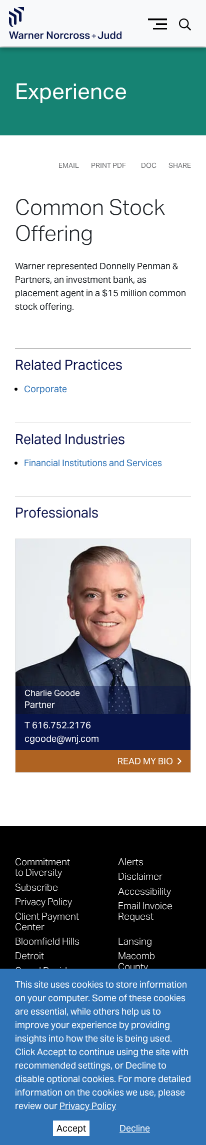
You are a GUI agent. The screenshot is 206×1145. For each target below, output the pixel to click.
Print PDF (108, 165)
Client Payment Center (47, 921)
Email (68, 165)
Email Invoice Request (145, 911)
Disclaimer (140, 876)
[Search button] (185, 23)
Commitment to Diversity (42, 867)
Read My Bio (145, 761)
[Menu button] (158, 22)
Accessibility (144, 891)
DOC (148, 165)
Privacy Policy (88, 1106)
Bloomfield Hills (47, 941)
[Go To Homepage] (65, 23)
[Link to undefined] (103, 626)
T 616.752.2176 (57, 725)
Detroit (29, 955)
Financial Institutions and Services (93, 463)
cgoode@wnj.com (61, 738)
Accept (71, 1128)
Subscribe (36, 887)
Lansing (135, 941)
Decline (135, 1128)
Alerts (131, 861)
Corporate (45, 389)
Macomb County (136, 961)
